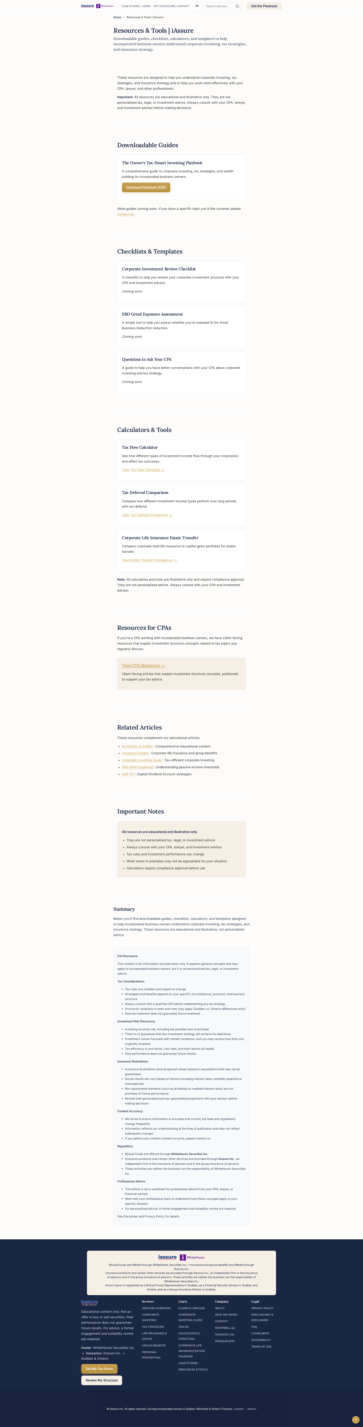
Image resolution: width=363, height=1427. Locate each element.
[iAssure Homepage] (97, 6)
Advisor (251, 1408)
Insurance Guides (135, 753)
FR (197, 5)
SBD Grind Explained (137, 767)
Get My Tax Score (99, 1369)
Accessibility (261, 1340)
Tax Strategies (153, 1326)
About (220, 1308)
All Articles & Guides (137, 746)
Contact (182, 6)
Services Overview (156, 1308)
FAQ (254, 1326)
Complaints (260, 1333)
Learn (146, 6)
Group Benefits (154, 1345)
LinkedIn (238, 1408)
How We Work (226, 1314)
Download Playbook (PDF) (146, 187)
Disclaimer (130, 1216)
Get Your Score (163, 6)
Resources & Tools (193, 1369)
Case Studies (130, 6)
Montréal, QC (225, 1328)
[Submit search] (237, 6)
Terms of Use (261, 1346)
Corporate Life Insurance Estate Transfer (191, 1351)
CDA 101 (128, 774)
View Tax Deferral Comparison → (147, 515)
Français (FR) (225, 1341)
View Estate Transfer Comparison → (149, 560)
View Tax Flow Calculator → (143, 470)
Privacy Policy (154, 1216)
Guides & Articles (191, 1308)
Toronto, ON (224, 1334)
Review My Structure (102, 1380)
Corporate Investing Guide (142, 760)
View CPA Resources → (143, 665)
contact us (125, 214)
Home (117, 17)
